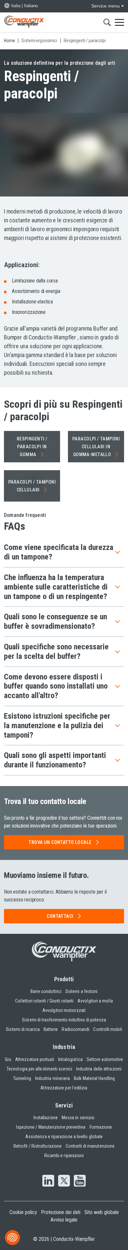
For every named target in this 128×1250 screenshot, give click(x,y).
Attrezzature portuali (34, 1059)
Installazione (45, 1117)
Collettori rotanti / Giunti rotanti (44, 1000)
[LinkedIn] (48, 1181)
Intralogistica (70, 1059)
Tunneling (22, 1078)
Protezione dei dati (60, 1212)
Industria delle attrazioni (98, 1068)
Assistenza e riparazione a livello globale (64, 1136)
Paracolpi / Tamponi (32, 485)
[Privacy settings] (12, 1237)
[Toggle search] (107, 22)
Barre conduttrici (46, 991)
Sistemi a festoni (81, 991)
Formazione (101, 1127)
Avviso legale (64, 1220)
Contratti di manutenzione (90, 1146)
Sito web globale (101, 1212)
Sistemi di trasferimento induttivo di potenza (64, 1019)
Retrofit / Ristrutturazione (37, 1146)
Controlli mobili (107, 1029)
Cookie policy (23, 1212)
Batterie (51, 1029)
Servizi (64, 1105)
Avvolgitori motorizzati (64, 1010)
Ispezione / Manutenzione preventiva (51, 1127)
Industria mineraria (52, 1078)
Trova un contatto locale (60, 842)
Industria (64, 1046)
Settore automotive (105, 1059)
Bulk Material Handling (94, 1078)
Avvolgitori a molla (95, 1000)
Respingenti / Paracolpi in (32, 446)
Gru (8, 1059)
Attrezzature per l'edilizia (63, 1087)
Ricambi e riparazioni (64, 1155)
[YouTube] (80, 1181)
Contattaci (60, 916)
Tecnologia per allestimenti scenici (39, 1068)
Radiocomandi (75, 1029)
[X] (64, 1181)
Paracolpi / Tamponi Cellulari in (96, 446)
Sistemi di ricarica (23, 1029)
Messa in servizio (78, 1117)
